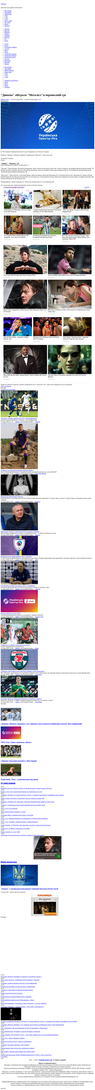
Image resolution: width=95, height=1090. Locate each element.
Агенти (6, 49)
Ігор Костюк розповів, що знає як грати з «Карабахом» (18, 585)
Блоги (6, 45)
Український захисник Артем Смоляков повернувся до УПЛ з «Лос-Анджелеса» (26, 1055)
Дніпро (6, 34)
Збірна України (9, 70)
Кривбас (7, 35)
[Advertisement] (15, 946)
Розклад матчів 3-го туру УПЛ (10, 613)
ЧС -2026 (7, 22)
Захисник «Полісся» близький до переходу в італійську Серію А (21, 698)
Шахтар (6, 30)
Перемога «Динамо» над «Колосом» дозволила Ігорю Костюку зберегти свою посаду (28, 802)
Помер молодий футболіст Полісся (12, 496)
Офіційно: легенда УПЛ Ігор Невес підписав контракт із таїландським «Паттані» (26, 788)
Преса (6, 24)
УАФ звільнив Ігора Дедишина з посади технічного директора (20, 1031)
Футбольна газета (10, 57)
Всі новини (8, 11)
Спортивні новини (10, 54)
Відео (6, 52)
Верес (37, 648)
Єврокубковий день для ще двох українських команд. (18, 1048)
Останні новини (8, 783)
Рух (5, 39)
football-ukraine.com (45, 1060)
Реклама (7, 62)
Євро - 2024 (8, 21)
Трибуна (7, 26)
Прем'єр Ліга (5, 99)
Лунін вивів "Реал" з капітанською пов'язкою (19, 779)
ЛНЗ (36, 560)
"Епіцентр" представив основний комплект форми (17, 470)
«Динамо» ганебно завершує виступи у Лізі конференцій (19, 418)
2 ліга (6, 19)
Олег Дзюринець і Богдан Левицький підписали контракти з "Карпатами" (24, 1028)
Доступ (6, 59)
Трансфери (7, 12)
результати (8, 386)
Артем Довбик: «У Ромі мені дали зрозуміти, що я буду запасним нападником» (26, 825)
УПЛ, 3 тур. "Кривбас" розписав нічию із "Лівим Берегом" (19, 822)
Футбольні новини (10, 55)
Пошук (6, 64)
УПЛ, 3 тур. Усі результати (9, 808)
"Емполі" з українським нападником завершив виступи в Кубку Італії (23, 805)
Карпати (7, 32)
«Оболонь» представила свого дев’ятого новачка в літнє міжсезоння (22, 671)
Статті (6, 44)
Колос (6, 40)
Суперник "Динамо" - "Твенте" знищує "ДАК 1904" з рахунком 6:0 (22, 1007)
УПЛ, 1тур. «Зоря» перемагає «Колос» (16, 742)
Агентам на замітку (10, 47)
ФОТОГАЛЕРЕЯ (40, 473)
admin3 (17, 422)
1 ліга (6, 17)
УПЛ (6, 16)
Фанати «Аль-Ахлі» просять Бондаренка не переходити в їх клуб (21, 791)
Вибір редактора (9, 862)
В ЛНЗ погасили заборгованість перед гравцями (16, 556)
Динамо (6, 29)
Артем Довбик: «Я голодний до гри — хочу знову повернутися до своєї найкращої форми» (30, 1035)
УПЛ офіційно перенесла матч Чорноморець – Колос (17, 1000)
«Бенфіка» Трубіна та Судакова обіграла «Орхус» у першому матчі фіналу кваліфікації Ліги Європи (32, 795)
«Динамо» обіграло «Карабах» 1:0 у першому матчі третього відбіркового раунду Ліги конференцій (41, 724)
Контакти (7, 60)
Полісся (6, 37)
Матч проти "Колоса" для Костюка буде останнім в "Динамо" (20, 531)
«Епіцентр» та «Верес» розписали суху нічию (15, 645)
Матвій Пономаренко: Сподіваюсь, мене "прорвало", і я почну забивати (23, 1003)
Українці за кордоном (11, 80)
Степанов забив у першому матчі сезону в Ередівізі (17, 815)
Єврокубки (8, 14)
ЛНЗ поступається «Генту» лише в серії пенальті (16, 1041)
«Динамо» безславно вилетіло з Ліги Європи (19, 761)
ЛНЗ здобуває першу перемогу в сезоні (13, 812)
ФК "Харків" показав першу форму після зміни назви (18, 1051)
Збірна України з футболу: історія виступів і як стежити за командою (22, 798)
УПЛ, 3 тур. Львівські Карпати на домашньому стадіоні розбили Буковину (24, 818)
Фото (6, 50)
